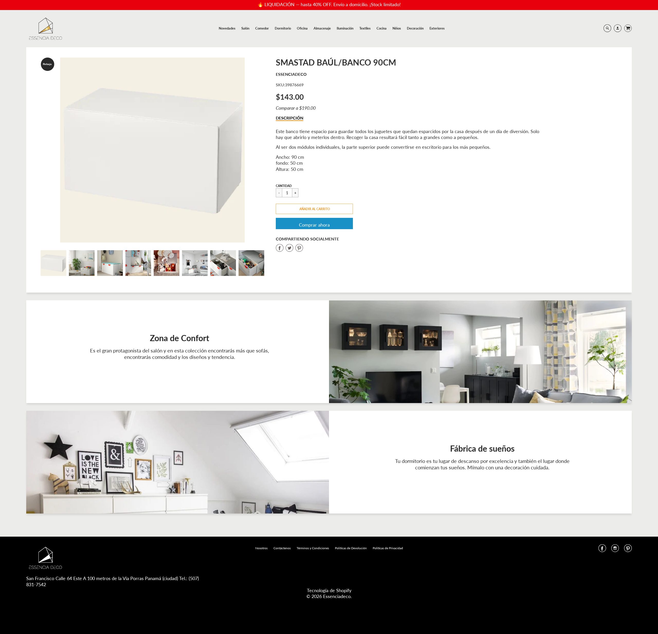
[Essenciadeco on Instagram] (615, 550)
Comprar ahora (314, 225)
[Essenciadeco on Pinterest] (628, 550)
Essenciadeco (291, 74)
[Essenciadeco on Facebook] (602, 550)
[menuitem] (227, 28)
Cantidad (284, 186)
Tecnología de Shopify (329, 590)
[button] (314, 209)
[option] (152, 150)
